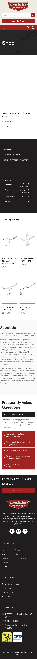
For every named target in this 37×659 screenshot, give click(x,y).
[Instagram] (18, 531)
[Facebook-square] (12, 531)
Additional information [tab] (13, 154)
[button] (3, 27)
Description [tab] (9, 149)
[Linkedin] (25, 531)
